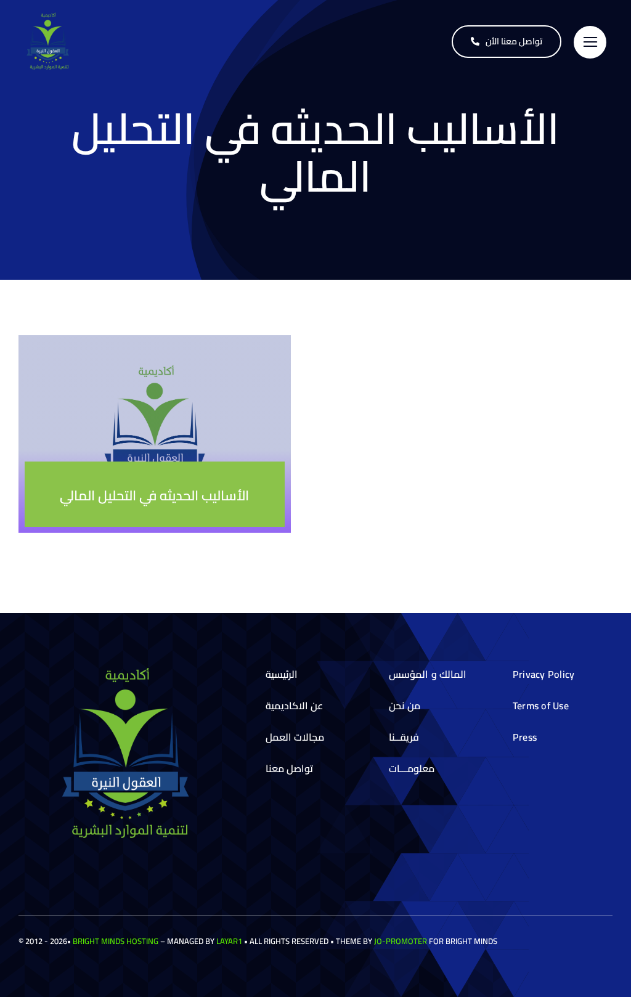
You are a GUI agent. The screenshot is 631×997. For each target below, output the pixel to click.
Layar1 (229, 941)
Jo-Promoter (400, 941)
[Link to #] (590, 42)
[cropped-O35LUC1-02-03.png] (49, 16)
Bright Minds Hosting (115, 941)
